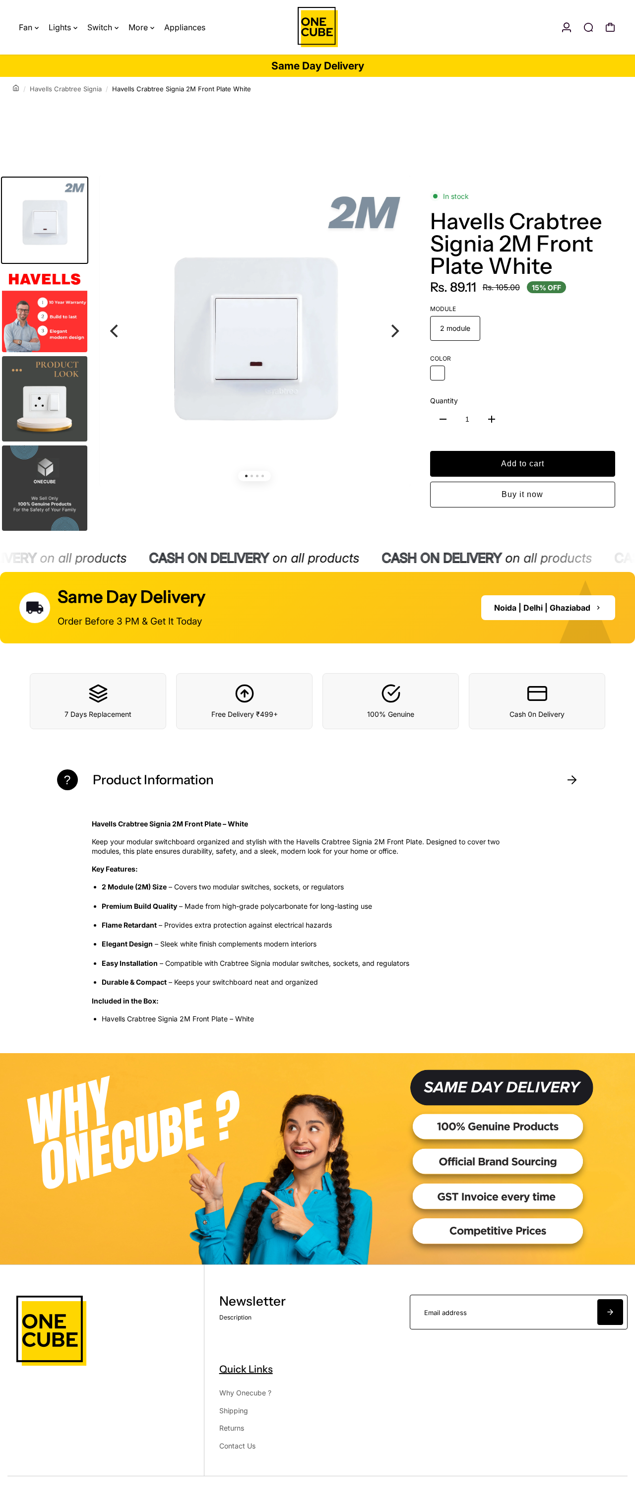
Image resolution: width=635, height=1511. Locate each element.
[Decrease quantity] (443, 419)
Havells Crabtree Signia (66, 89)
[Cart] (610, 27)
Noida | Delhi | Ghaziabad (542, 608)
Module (443, 309)
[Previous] (115, 331)
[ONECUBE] (317, 27)
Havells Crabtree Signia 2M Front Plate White (516, 243)
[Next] (394, 331)
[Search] (588, 27)
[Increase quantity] (492, 419)
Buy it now (522, 494)
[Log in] (566, 27)
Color (440, 358)
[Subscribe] (610, 1312)
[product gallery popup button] (392, 201)
